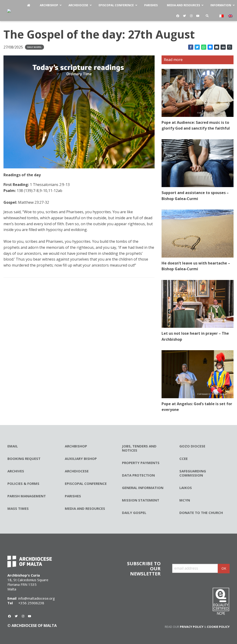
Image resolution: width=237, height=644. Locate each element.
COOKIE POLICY (218, 627)
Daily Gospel (34, 47)
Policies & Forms (23, 483)
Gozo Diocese (192, 446)
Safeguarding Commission (192, 473)
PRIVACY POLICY (191, 627)
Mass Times (18, 508)
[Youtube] (198, 16)
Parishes (73, 496)
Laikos (185, 487)
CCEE (183, 458)
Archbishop (76, 446)
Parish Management (26, 496)
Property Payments (140, 462)
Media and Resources (85, 508)
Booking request (24, 458)
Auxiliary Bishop (81, 458)
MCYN (184, 500)
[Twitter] (184, 16)
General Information (142, 487)
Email (12, 446)
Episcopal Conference (86, 483)
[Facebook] (178, 16)
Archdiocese (77, 471)
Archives (15, 471)
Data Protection (138, 475)
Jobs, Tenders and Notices (139, 448)
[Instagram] (191, 16)
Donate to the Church (201, 512)
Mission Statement (140, 500)
